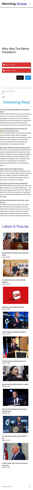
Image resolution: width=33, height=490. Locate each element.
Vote (28, 77)
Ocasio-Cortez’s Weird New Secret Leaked (15, 384)
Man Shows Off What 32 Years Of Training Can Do (15, 147)
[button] (18, 65)
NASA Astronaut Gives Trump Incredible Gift (13, 183)
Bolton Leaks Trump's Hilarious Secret (11, 169)
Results (20, 77)
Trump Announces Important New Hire (14, 361)
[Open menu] (30, 4)
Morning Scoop (6, 486)
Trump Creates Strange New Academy (14, 332)
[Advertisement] (16, 27)
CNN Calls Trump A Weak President (13, 307)
